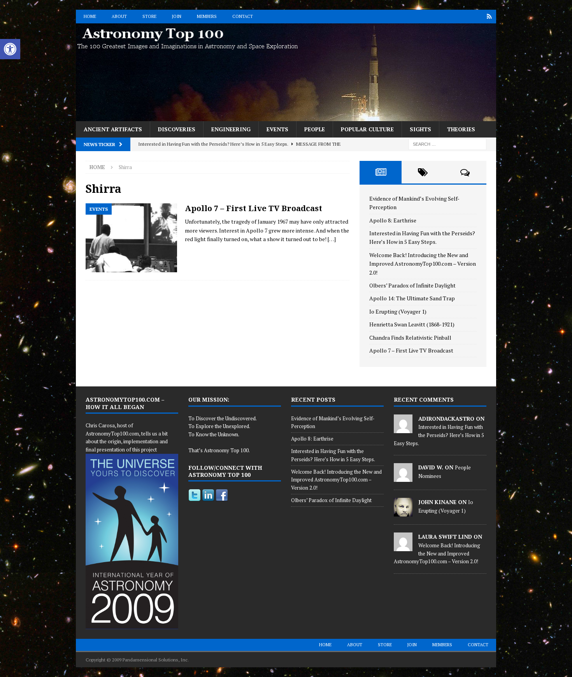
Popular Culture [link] (367, 129)
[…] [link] (332, 239)
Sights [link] (420, 129)
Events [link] (277, 129)
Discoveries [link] (176, 129)
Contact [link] (242, 16)
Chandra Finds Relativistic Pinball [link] (410, 337)
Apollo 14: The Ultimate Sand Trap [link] (412, 298)
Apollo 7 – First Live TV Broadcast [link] (253, 208)
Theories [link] (461, 129)
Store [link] (149, 16)
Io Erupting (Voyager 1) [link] (397, 311)
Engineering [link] (231, 129)
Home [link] (90, 16)
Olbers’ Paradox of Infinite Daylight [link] (412, 285)
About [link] (119, 16)
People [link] (314, 129)
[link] (10, 49)
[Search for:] (447, 143)
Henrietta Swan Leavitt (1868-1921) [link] (411, 324)
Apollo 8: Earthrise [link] (392, 220)
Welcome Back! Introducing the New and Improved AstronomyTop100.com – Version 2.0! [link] (422, 263)
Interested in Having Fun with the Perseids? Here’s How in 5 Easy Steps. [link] (439, 435)
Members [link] (207, 16)
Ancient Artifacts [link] (113, 129)
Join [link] (176, 16)
